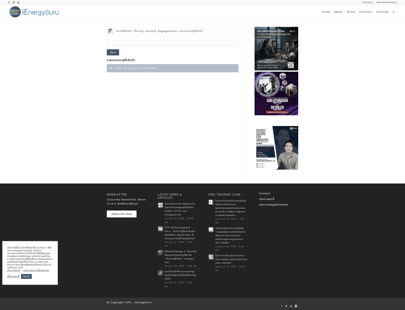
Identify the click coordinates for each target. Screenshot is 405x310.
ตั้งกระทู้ (138, 31)
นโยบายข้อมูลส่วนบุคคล (273, 205)
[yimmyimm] (111, 31)
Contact (264, 193)
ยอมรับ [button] (26, 276)
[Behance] (23, 2)
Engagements (167, 31)
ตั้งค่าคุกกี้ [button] (13, 276)
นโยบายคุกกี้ (266, 199)
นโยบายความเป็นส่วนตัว (36, 270)
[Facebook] (9, 2)
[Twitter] (13, 2)
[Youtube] (18, 2)
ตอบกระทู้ (150, 31)
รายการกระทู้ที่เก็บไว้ (191, 31)
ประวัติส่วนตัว (124, 31)
